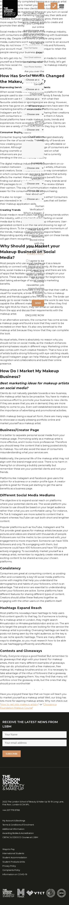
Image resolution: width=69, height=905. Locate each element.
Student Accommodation (14, 857)
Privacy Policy (9, 866)
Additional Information (13, 829)
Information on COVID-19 (14, 874)
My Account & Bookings (13, 820)
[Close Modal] (41, 6)
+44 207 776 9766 (11, 810)
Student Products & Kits (13, 862)
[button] (34, 315)
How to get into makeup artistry (19, 704)
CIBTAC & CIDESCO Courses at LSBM (20, 837)
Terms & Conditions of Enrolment (18, 825)
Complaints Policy (11, 870)
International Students (13, 853)
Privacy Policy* (35, 253)
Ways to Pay (8, 849)
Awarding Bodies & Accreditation (18, 833)
